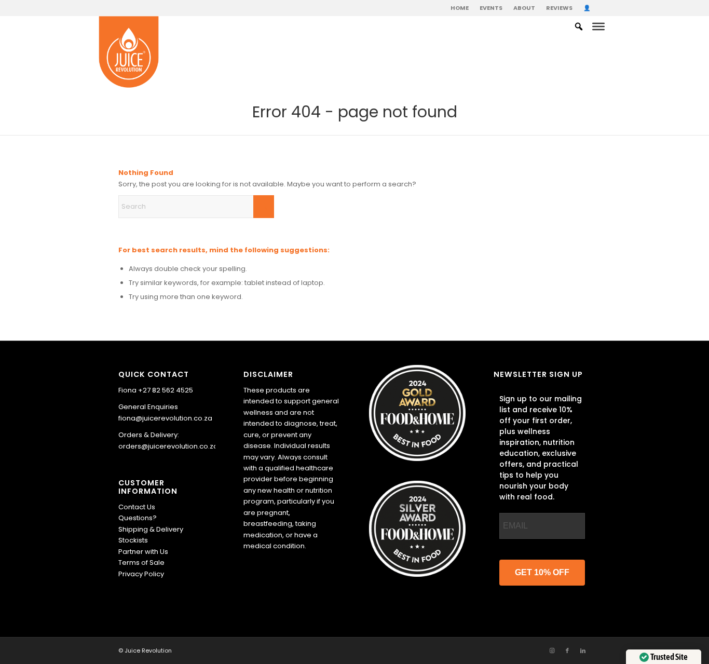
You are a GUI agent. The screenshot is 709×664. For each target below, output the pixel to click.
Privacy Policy (141, 574)
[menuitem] (459, 7)
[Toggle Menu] (598, 26)
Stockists (133, 540)
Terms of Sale (141, 562)
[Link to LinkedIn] (583, 650)
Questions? (137, 518)
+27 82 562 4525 (165, 390)
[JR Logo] (129, 52)
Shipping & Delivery (150, 529)
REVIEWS (559, 8)
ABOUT (524, 8)
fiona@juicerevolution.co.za (165, 418)
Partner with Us (143, 552)
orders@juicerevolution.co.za (168, 446)
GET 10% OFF (542, 572)
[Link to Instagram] (552, 650)
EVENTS (491, 8)
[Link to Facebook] (567, 650)
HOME (460, 8)
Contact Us (136, 507)
